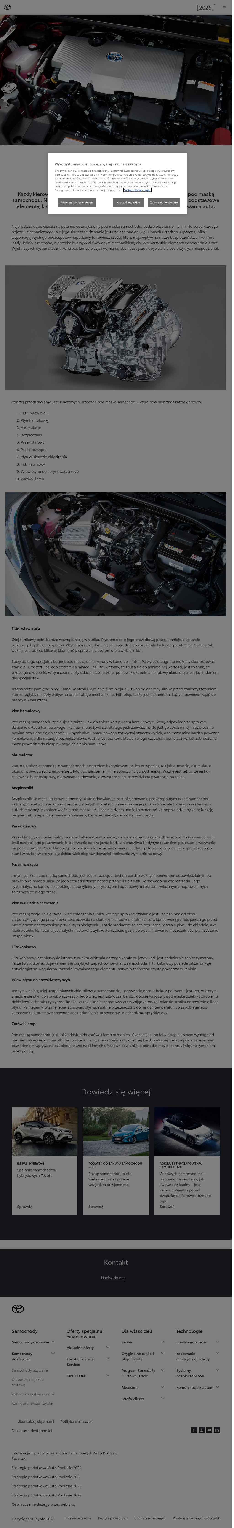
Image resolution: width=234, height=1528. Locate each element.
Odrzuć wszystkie (128, 202)
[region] (117, 183)
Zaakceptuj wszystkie (164, 202)
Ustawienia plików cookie (76, 202)
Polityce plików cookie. (137, 190)
